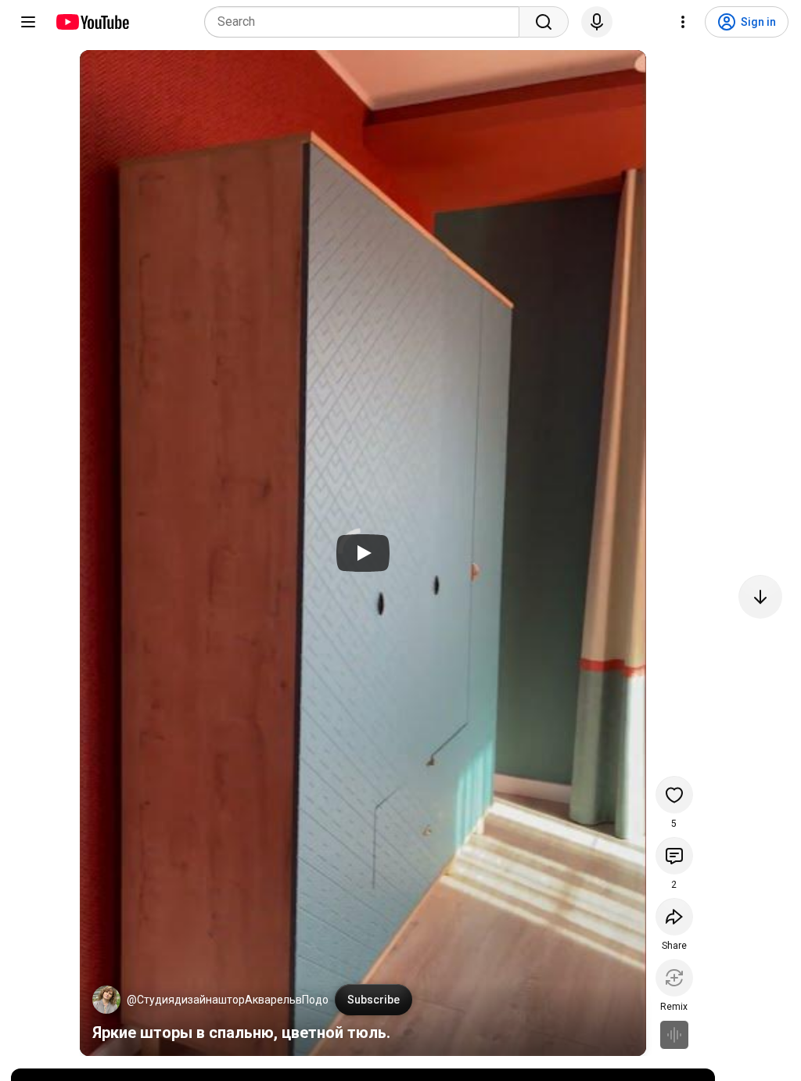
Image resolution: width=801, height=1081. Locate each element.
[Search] (544, 22)
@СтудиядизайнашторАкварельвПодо (228, 999)
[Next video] (760, 597)
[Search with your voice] (596, 22)
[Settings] (682, 22)
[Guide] (28, 22)
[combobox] (366, 22)
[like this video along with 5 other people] (674, 794)
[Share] (674, 917)
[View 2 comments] (674, 855)
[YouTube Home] (92, 22)
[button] (106, 1000)
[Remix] (674, 978)
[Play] (363, 553)
